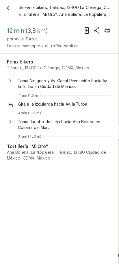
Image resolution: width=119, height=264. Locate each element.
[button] (64, 104)
